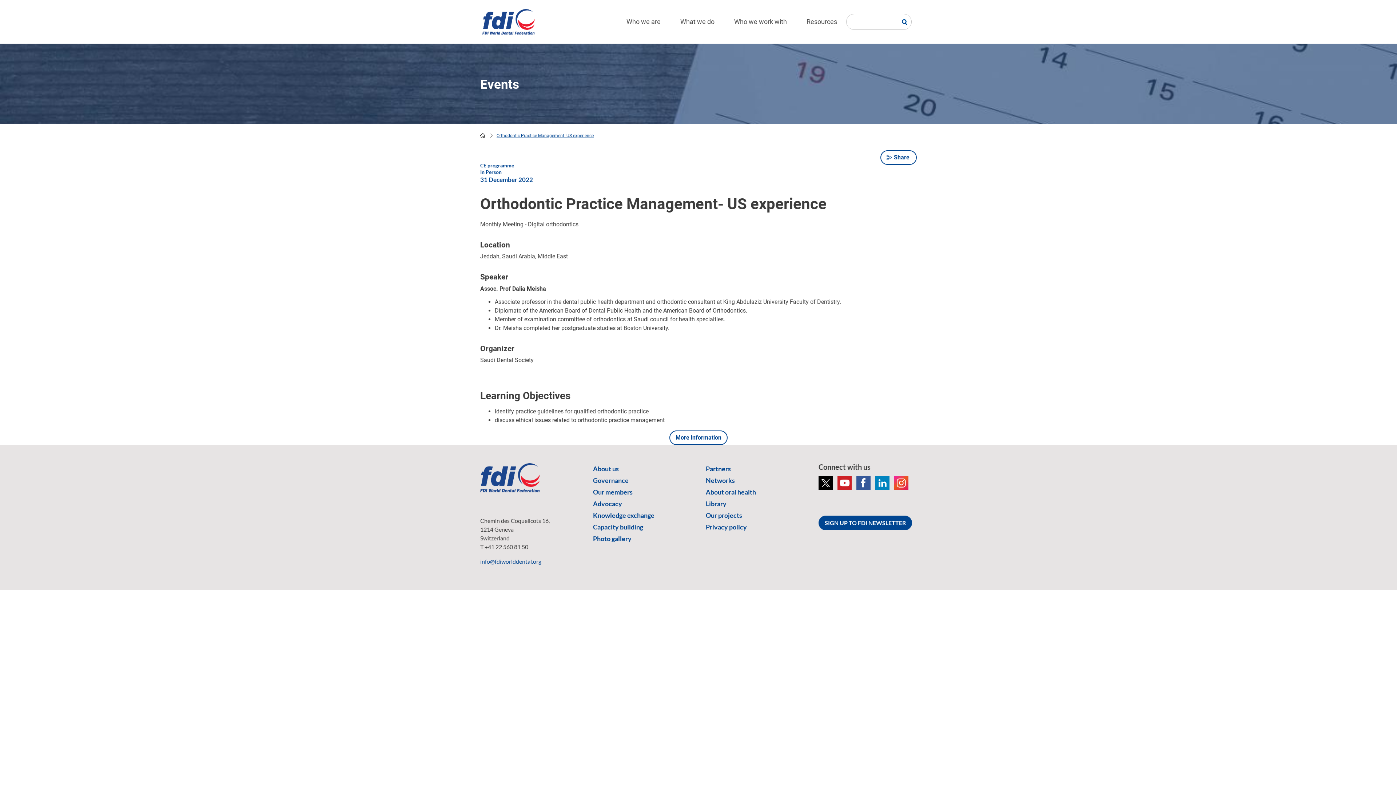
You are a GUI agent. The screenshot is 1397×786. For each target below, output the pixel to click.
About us (606, 469)
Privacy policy (726, 527)
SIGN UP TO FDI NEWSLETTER (865, 522)
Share (902, 157)
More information (698, 437)
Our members (613, 492)
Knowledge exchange (623, 515)
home (482, 135)
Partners (718, 469)
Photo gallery (612, 539)
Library (716, 504)
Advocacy (607, 504)
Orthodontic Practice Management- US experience (545, 135)
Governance (611, 480)
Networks (720, 480)
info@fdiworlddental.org (510, 561)
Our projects (724, 515)
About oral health (731, 492)
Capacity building (618, 527)
